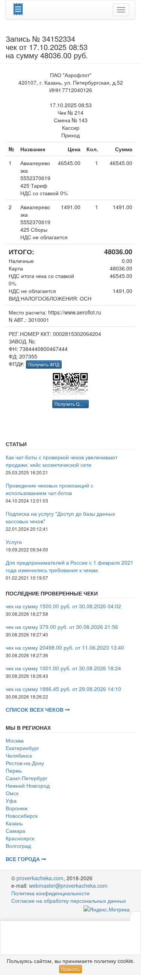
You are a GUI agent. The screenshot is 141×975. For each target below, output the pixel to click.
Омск (12, 793)
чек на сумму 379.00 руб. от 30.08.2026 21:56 (62, 626)
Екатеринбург (22, 748)
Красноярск (20, 838)
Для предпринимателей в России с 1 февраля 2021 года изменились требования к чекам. (69, 566)
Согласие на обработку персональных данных (68, 900)
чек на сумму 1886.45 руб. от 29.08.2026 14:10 (63, 689)
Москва (15, 740)
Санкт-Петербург (26, 778)
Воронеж (16, 808)
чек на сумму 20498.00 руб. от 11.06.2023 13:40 (65, 647)
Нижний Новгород (28, 785)
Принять (70, 969)
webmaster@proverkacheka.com (68, 885)
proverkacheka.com (40, 878)
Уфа (11, 800)
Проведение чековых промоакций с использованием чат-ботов (49, 489)
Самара (15, 830)
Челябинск (19, 755)
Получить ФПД (43, 364)
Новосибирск (22, 815)
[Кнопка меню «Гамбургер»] (121, 9)
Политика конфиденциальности (50, 893)
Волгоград (18, 845)
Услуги (14, 541)
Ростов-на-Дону (25, 763)
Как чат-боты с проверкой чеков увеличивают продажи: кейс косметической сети (61, 460)
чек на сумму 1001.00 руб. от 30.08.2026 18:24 (63, 668)
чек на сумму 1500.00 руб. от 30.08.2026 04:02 (63, 606)
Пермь (14, 770)
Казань (14, 823)
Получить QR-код (72, 404)
